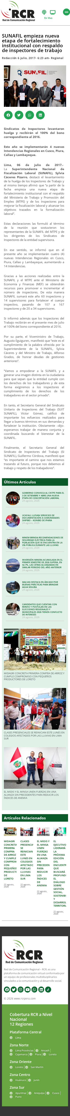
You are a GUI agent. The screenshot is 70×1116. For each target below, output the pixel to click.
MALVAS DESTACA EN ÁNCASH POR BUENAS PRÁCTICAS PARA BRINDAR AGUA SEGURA (40, 584)
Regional (57, 58)
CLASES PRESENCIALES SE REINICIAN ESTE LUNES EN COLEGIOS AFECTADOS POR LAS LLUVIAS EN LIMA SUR (34, 735)
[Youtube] (27, 989)
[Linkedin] (41, 989)
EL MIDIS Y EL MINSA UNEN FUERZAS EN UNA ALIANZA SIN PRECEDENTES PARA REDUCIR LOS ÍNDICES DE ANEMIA (31, 794)
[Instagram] (21, 989)
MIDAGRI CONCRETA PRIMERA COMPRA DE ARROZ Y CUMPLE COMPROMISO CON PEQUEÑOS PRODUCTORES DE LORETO (34, 676)
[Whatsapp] (34, 989)
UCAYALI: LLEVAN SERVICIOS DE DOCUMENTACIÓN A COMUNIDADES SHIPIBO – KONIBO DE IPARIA (41, 518)
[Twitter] (14, 989)
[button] (8, 115)
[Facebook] (7, 989)
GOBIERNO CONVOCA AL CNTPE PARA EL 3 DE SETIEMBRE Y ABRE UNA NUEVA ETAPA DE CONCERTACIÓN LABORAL (43, 495)
